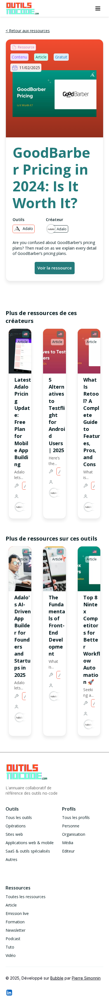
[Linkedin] (9, 992)
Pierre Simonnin (86, 978)
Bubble (56, 978)
